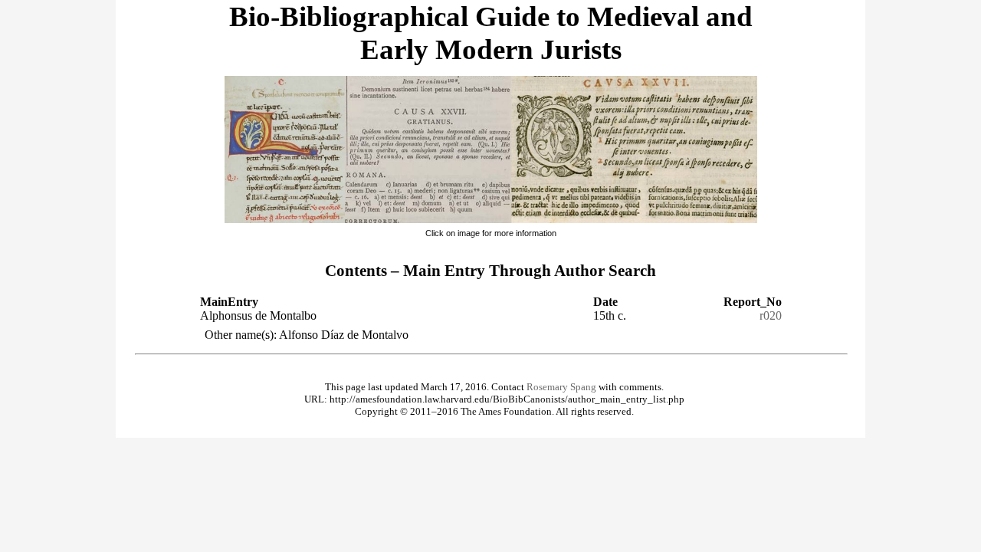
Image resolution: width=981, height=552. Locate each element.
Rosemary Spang (561, 387)
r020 (771, 315)
